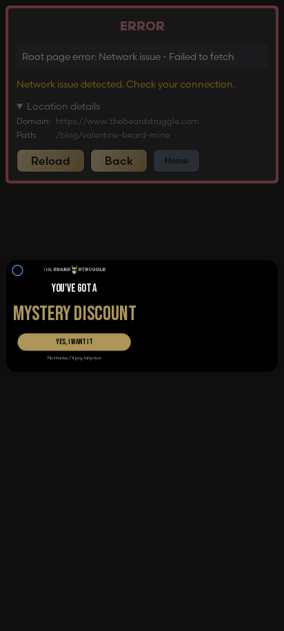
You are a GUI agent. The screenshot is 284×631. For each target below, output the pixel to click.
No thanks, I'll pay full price (74, 357)
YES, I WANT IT (74, 341)
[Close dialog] (18, 241)
